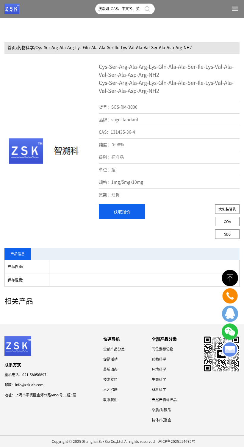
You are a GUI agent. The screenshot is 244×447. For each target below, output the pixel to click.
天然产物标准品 (164, 399)
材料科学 (159, 389)
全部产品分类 (114, 349)
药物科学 (159, 359)
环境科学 (159, 369)
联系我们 (110, 399)
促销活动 (110, 359)
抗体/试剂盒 (161, 420)
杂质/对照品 (161, 410)
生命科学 (159, 379)
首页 (11, 48)
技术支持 (110, 379)
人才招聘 (110, 389)
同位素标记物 (162, 349)
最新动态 (110, 369)
